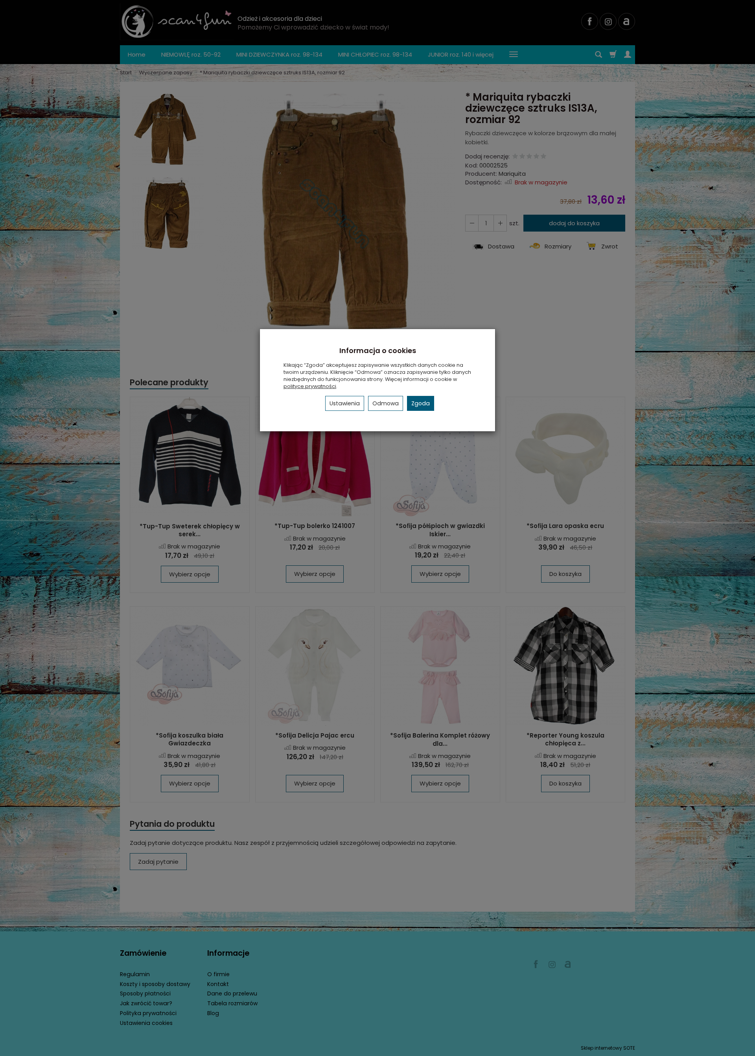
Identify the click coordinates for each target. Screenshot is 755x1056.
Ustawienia (345, 403)
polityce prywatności (310, 386)
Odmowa (385, 403)
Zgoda (420, 403)
